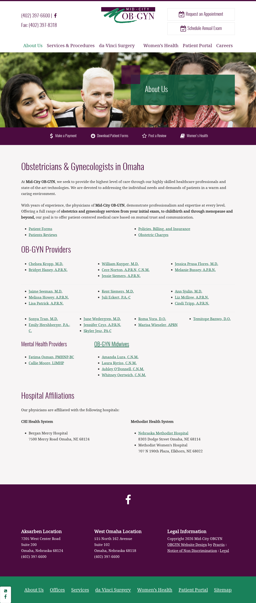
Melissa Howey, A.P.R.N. (49, 297)
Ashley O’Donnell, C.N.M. (123, 369)
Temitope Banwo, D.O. (212, 318)
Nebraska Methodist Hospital (163, 433)
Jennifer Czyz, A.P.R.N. (102, 324)
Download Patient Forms (112, 136)
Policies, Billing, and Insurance (164, 228)
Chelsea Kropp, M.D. (46, 263)
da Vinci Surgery (113, 590)
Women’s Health (160, 45)
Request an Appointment (204, 14)
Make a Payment (66, 136)
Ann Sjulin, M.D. (188, 291)
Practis (219, 544)
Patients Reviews (43, 234)
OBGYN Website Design (187, 544)
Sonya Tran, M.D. (43, 318)
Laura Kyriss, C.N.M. (119, 363)
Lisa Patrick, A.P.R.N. (46, 303)
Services (80, 590)
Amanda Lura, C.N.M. (120, 357)
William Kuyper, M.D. (120, 263)
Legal (224, 550)
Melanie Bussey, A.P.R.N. (195, 269)
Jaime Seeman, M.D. (45, 291)
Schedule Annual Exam (204, 28)
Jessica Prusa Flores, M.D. (196, 263)
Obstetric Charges (153, 234)
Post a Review (157, 136)
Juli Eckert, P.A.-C (116, 297)
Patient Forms (40, 228)
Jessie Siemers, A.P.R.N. (121, 275)
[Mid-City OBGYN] (128, 15)
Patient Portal (197, 45)
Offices (57, 590)
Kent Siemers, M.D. (118, 291)
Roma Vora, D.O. (152, 318)
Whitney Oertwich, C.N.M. (124, 375)
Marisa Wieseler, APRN (158, 324)
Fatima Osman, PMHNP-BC (51, 357)
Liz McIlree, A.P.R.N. (192, 297)
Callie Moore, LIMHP (46, 363)
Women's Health (197, 136)
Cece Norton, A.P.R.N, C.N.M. (126, 269)
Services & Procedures (71, 45)
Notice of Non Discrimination (192, 550)
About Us (33, 45)
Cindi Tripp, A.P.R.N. (192, 303)
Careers (224, 45)
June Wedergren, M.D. (102, 318)
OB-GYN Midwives (111, 344)
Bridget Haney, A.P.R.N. (48, 269)
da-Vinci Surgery (117, 45)
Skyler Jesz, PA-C (98, 330)
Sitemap (223, 590)
